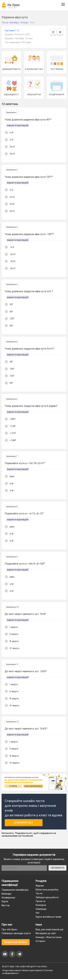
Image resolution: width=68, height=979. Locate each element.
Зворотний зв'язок (15, 942)
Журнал (40, 885)
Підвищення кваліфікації (15, 889)
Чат (38, 912)
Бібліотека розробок (47, 889)
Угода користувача (11, 970)
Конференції (8, 897)
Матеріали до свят (46, 933)
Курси (5, 901)
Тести (39, 893)
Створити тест (23, 822)
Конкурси (41, 905)
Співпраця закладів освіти (16, 933)
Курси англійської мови (48, 916)
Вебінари (6, 893)
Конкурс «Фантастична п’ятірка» (49, 939)
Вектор (6, 905)
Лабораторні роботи (47, 897)
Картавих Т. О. (12, 30)
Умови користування (32, 970)
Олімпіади (41, 909)
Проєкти (40, 901)
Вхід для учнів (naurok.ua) (49, 929)
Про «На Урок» (10, 929)
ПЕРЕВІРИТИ (57, 868)
